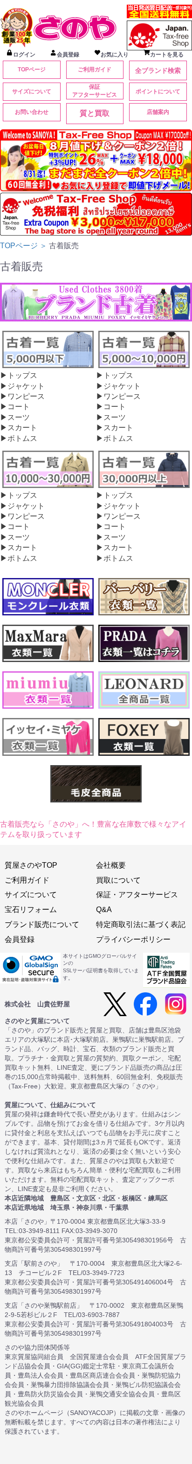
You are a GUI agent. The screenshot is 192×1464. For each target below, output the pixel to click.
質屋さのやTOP (31, 865)
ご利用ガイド (94, 69)
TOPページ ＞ (24, 246)
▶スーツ (15, 417)
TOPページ (32, 69)
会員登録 (19, 939)
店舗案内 (158, 112)
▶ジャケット (22, 386)
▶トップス (18, 375)
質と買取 (95, 113)
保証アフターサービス (94, 91)
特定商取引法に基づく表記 (140, 924)
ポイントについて (158, 91)
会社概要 (111, 865)
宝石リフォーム (31, 909)
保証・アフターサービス (137, 895)
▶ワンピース (22, 396)
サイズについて (31, 91)
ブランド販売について (42, 924)
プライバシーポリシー (133, 939)
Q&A (104, 909)
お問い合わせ (31, 112)
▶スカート (18, 428)
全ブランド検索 (158, 70)
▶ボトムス (18, 438)
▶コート (15, 407)
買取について (118, 880)
